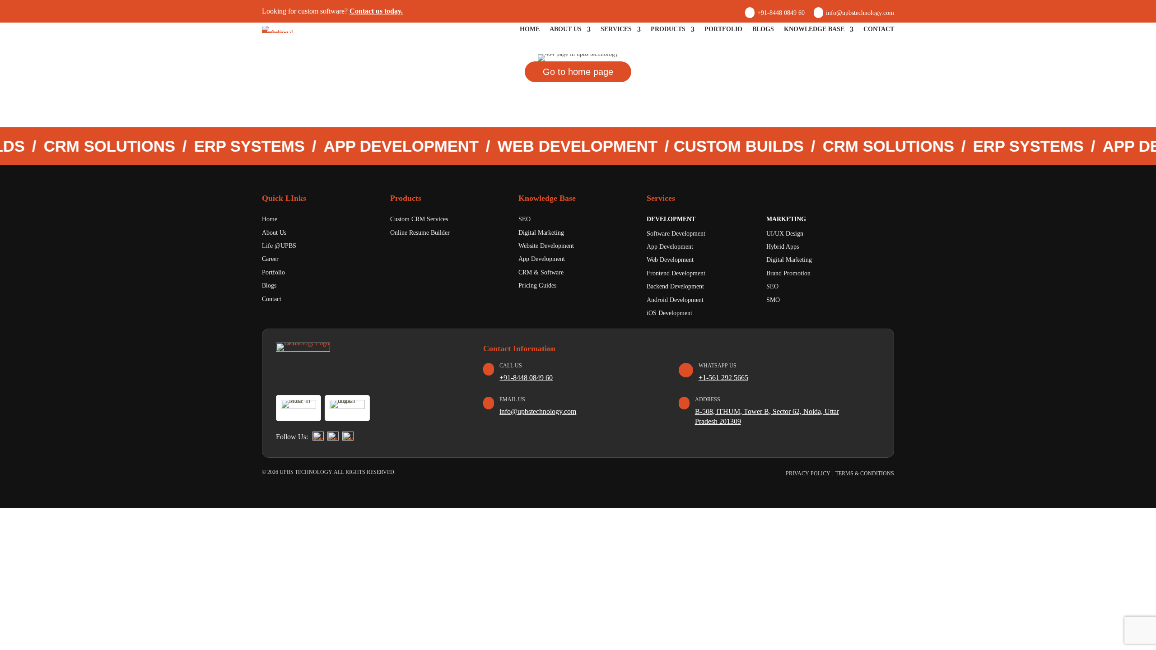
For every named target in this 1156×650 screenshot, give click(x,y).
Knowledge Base (814, 29)
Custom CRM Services (419, 219)
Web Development (670, 259)
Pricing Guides (537, 285)
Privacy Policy (808, 473)
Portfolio (723, 29)
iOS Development (669, 313)
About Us (566, 29)
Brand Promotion (788, 273)
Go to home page (578, 72)
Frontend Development (676, 273)
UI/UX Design (784, 233)
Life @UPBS (279, 245)
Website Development (546, 245)
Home (530, 29)
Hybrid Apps (782, 246)
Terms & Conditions (864, 473)
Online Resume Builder (420, 232)
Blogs (763, 29)
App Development (541, 258)
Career (270, 258)
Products (668, 29)
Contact (878, 29)
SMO (773, 300)
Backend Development (675, 286)
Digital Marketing (541, 232)
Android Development (675, 300)
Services (616, 29)
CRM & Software (541, 272)
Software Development (676, 233)
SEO (524, 219)
